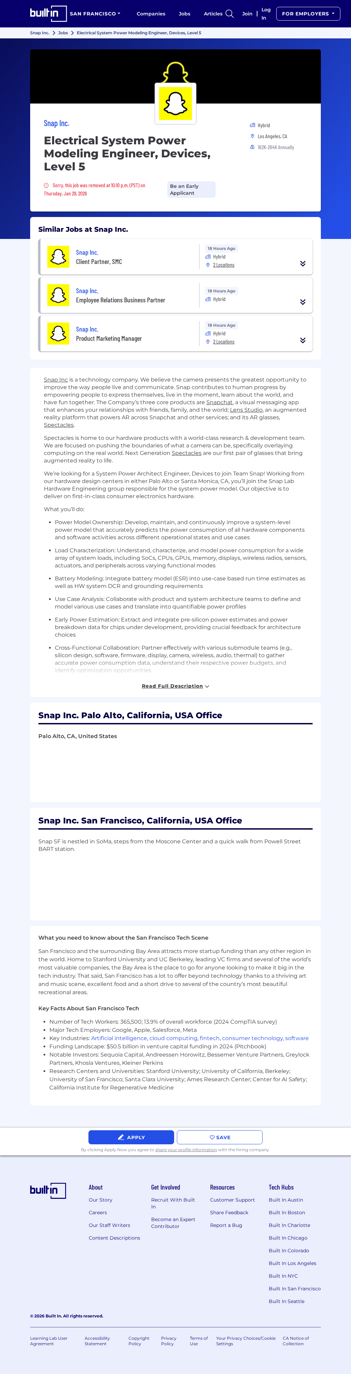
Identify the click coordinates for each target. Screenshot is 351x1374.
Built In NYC (283, 1276)
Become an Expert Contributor (173, 1222)
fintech (210, 1038)
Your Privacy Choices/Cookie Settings (246, 1341)
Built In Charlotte (289, 1225)
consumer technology (252, 1038)
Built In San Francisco (295, 1289)
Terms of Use (199, 1341)
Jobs (184, 14)
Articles (213, 14)
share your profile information (186, 1149)
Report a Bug (226, 1225)
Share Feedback (229, 1212)
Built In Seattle (286, 1301)
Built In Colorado (289, 1251)
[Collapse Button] (303, 263)
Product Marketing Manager (109, 338)
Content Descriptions (114, 1238)
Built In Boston (287, 1212)
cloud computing (173, 1038)
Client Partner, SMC (99, 261)
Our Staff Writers (109, 1225)
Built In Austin (286, 1200)
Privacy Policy (169, 1341)
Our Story (100, 1200)
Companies (151, 14)
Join (247, 14)
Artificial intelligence (119, 1038)
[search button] (229, 13)
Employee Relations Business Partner (120, 300)
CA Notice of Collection (296, 1341)
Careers (98, 1212)
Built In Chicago (288, 1238)
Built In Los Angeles (292, 1263)
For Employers (306, 14)
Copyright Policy (139, 1341)
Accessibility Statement (97, 1341)
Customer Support (232, 1200)
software (297, 1038)
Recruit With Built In (173, 1203)
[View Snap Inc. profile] (175, 76)
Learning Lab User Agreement (49, 1341)
